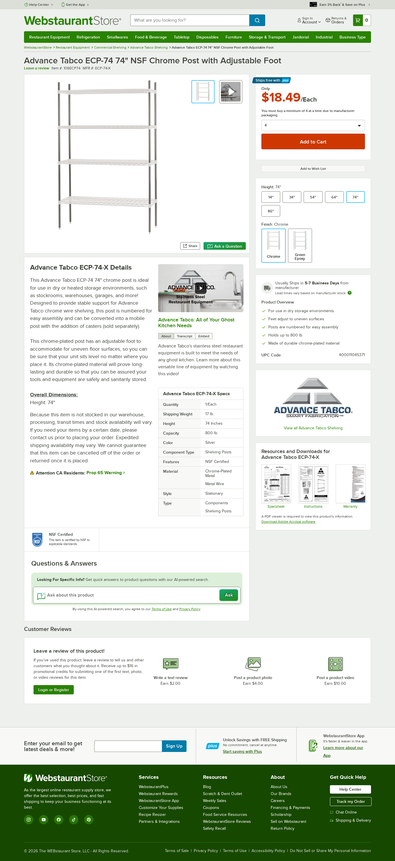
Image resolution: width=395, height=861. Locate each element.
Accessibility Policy (268, 851)
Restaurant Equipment (49, 37)
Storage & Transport (267, 37)
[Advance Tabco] (313, 399)
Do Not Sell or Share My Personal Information (330, 851)
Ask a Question (228, 246)
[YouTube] (43, 819)
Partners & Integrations (159, 821)
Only (265, 88)
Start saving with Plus (242, 751)
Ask (229, 595)
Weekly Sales (214, 801)
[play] (200, 288)
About (166, 336)
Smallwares (117, 37)
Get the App (75, 5)
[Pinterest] (88, 819)
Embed (203, 336)
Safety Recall (214, 828)
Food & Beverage (151, 37)
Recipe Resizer (152, 814)
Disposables (207, 37)
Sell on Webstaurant (288, 821)
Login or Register (53, 689)
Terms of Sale (177, 851)
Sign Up (174, 746)
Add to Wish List (313, 169)
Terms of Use (162, 609)
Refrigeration (88, 37)
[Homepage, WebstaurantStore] (72, 20)
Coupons (211, 807)
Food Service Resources (225, 814)
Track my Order (351, 801)
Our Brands (281, 794)
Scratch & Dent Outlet (222, 794)
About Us (279, 787)
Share (193, 246)
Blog (207, 787)
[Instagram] (28, 819)
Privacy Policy (189, 609)
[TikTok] (73, 819)
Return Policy (282, 828)
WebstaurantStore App (159, 801)
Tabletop (181, 37)
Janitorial (300, 37)
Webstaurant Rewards (158, 794)
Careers (278, 801)
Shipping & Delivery (353, 820)
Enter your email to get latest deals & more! (53, 746)
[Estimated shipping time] (350, 292)
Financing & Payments (290, 807)
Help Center (39, 5)
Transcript (184, 336)
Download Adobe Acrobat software (288, 522)
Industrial (324, 37)
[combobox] (189, 20)
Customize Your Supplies (161, 807)
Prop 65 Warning (104, 472)
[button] (203, 91)
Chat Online (346, 812)
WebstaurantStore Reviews (227, 821)
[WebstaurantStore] (71, 778)
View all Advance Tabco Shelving (313, 428)
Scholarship (281, 814)
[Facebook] (58, 819)
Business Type (352, 37)
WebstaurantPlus (154, 787)
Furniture (234, 37)
